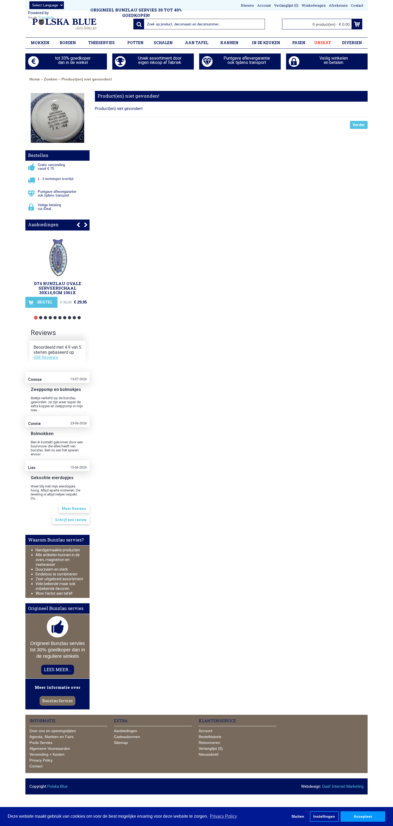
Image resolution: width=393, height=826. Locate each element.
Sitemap (121, 742)
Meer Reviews (74, 508)
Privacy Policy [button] (223, 816)
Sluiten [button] (297, 816)
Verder (359, 125)
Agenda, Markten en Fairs (51, 737)
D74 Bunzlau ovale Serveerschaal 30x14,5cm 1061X (57, 288)
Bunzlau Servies (57, 700)
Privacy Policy (41, 760)
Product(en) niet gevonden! (86, 79)
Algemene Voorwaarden (49, 748)
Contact (36, 766)
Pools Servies (40, 742)
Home (34, 79)
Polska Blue (57, 786)
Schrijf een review (70, 520)
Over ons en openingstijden (52, 731)
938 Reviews (45, 357)
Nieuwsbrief (208, 754)
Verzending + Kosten (46, 754)
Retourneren (209, 742)
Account (205, 731)
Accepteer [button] (363, 816)
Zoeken (50, 79)
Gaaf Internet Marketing (343, 786)
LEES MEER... (57, 669)
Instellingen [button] (324, 816)
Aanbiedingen (43, 224)
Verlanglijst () (211, 748)
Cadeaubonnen (127, 737)
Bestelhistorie (210, 737)
